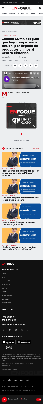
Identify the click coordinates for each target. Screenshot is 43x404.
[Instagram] (16, 330)
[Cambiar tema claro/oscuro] (39, 2)
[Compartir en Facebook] (20, 65)
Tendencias (5, 299)
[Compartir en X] (25, 65)
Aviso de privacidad (13, 386)
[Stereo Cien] (21, 380)
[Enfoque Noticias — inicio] (21, 8)
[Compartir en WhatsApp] (15, 65)
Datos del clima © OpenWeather (10, 369)
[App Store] (9, 342)
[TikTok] (28, 330)
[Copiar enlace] (36, 65)
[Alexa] (9, 347)
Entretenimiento (7, 295)
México (4, 13)
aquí (17, 314)
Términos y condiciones (26, 386)
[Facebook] (4, 330)
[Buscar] (40, 8)
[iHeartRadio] (9, 318)
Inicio (3, 31)
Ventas (3, 386)
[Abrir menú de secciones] (3, 8)
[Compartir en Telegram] (30, 65)
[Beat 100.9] (9, 380)
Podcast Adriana (12, 31)
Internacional (14, 13)
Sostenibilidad (6, 302)
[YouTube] (22, 330)
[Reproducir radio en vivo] (4, 399)
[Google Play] (24, 342)
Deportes (33, 13)
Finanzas (24, 13)
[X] (10, 330)
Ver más (36, 148)
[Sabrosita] (27, 380)
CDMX (3, 277)
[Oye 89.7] (15, 380)
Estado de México (7, 281)
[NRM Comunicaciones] (3, 380)
